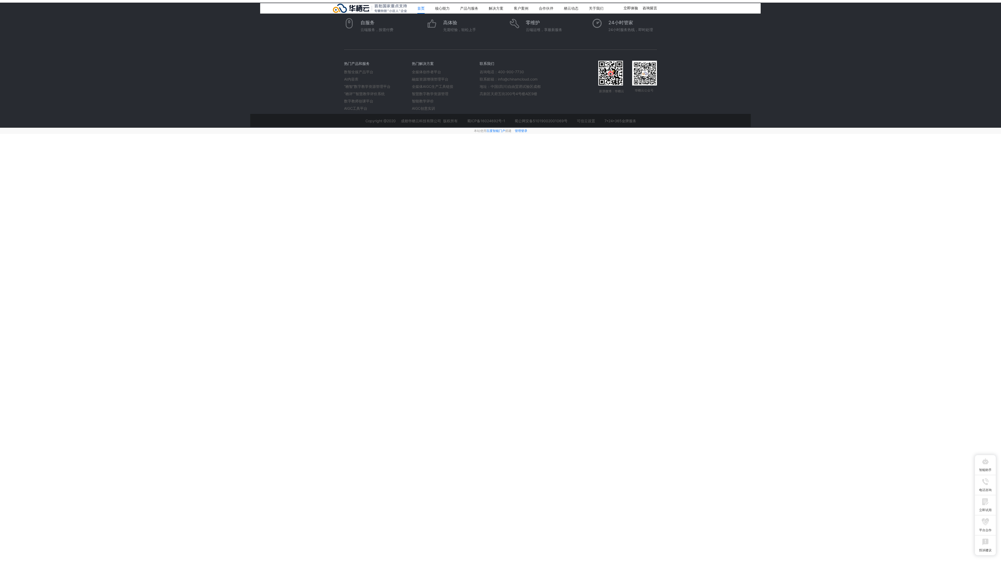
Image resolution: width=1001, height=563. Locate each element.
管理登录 (521, 131)
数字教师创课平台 (358, 101)
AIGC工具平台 (355, 108)
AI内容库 (351, 79)
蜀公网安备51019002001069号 (541, 121)
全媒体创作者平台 (426, 72)
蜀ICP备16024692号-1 (486, 121)
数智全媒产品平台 (358, 72)
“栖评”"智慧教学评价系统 (364, 93)
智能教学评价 (423, 101)
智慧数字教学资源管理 (430, 93)
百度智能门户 (495, 131)
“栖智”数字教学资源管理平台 (367, 86)
